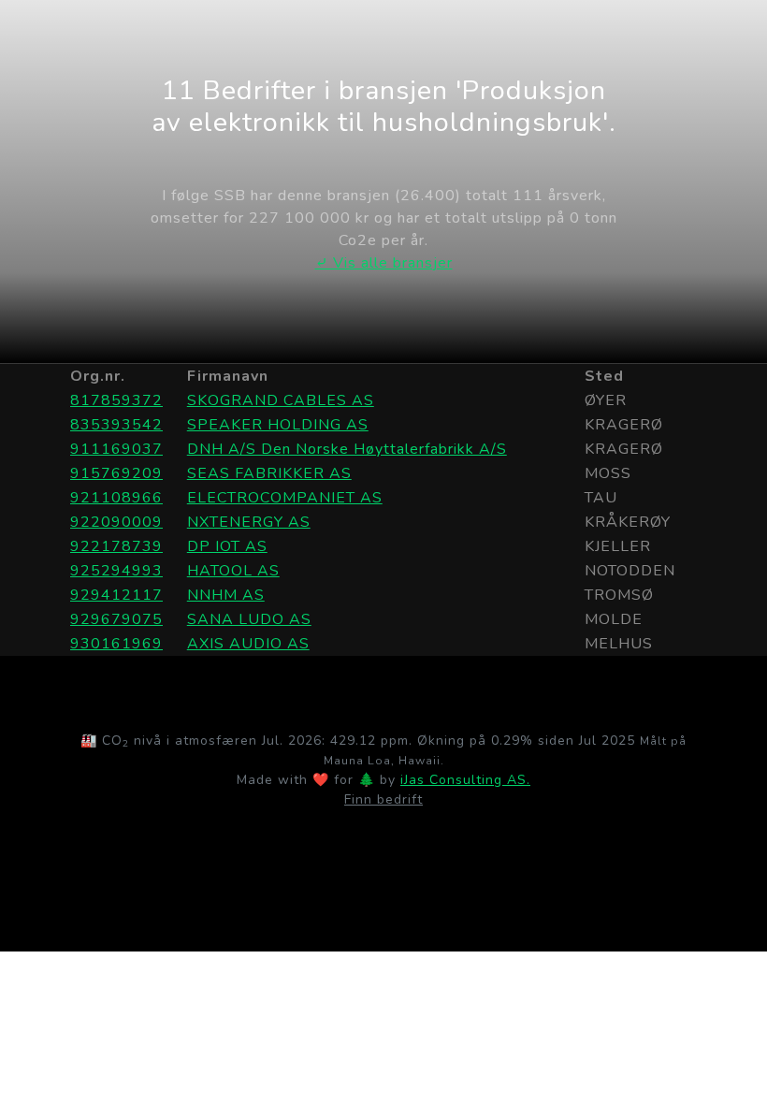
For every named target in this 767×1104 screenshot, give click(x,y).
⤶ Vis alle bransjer (384, 263)
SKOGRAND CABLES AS (280, 400)
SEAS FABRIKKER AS (269, 473)
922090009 (116, 522)
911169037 (116, 449)
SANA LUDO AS (249, 619)
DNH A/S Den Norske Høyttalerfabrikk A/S (347, 449)
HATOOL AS (233, 570)
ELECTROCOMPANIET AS (285, 497)
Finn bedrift (383, 799)
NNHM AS (226, 595)
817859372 (116, 400)
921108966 (116, 497)
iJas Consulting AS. (465, 780)
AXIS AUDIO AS (248, 643)
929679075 (116, 619)
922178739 (116, 546)
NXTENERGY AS (249, 522)
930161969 (116, 643)
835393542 (116, 424)
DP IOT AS (227, 546)
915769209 (116, 473)
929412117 (116, 595)
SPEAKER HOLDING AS (278, 424)
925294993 (116, 570)
